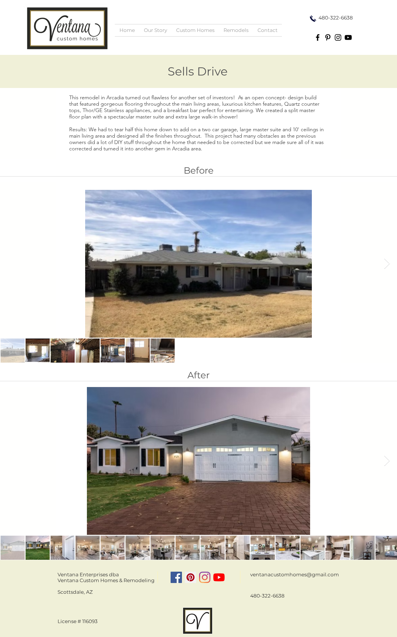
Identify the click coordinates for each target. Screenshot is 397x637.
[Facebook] (317, 37)
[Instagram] (338, 37)
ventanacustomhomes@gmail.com (294, 574)
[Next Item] (387, 263)
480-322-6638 (267, 596)
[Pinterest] (327, 37)
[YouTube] (348, 37)
